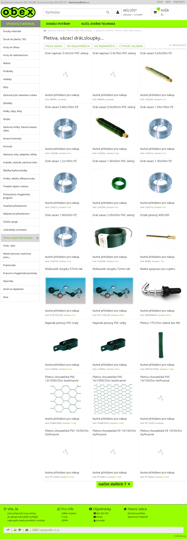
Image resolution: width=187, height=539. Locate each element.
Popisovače (9, 265)
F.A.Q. (65, 516)
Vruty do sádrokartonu (15, 55)
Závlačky (7, 103)
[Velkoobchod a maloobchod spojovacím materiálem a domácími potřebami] (44, 30)
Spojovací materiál (56, 30)
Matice (6, 63)
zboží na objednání (13, 289)
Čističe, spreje (10, 221)
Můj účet (130, 10)
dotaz (99, 516)
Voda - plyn (9, 245)
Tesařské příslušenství (15, 205)
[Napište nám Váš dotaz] (26, 530)
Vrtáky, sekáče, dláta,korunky (19, 178)
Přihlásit (127, 15)
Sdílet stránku (69, 513)
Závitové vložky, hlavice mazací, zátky (20, 129)
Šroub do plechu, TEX (14, 39)
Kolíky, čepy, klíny (12, 111)
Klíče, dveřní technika (98, 24)
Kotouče (7, 146)
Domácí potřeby (58, 24)
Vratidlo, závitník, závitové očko (20, 162)
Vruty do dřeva (11, 47)
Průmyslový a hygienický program (16, 196)
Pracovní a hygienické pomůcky (20, 273)
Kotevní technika (12, 138)
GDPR (65, 520)
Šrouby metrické (12, 31)
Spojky (6, 119)
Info (168, 1)
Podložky (8, 71)
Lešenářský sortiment (15, 229)
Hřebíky (7, 79)
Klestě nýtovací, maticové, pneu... (17, 255)
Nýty (5, 87)
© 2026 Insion (180, 536)
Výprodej (8, 281)
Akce (5, 297)
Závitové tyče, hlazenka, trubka (20, 95)
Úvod (160, 1)
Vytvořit (138, 15)
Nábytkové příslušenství (16, 213)
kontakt (100, 520)
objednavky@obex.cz (78, 2)
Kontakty (179, 1)
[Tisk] (15, 530)
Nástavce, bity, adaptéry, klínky (20, 154)
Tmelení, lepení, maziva (15, 186)
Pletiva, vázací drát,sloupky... (80, 30)
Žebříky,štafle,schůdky (15, 170)
